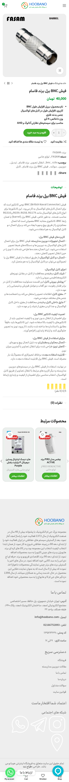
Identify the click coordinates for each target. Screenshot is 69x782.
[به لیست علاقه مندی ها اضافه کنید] (42, 435)
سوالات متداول (58, 686)
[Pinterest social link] (47, 173)
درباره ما (62, 679)
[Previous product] (12, 83)
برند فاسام (24, 163)
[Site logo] (34, 5)
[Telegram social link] (38, 173)
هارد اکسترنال (13, 470)
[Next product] (4, 83)
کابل (18, 167)
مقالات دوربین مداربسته (54, 667)
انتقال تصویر (37, 163)
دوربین (62, 167)
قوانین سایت (59, 692)
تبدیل (14, 163)
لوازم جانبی (43, 157)
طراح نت (27, 767)
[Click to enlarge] (59, 70)
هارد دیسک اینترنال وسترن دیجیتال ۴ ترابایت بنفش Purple (18, 463)
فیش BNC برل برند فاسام (35, 167)
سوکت (53, 167)
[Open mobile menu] (64, 5)
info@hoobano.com (47, 617)
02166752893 (51, 625)
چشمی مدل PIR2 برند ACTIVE (51, 461)
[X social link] (51, 173)
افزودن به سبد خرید (36, 133)
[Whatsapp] (10, 772)
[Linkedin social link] (42, 173)
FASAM (57, 153)
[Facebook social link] (55, 173)
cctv (54, 163)
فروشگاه (57, 83)
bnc (48, 163)
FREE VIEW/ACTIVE (51, 466)
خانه (64, 83)
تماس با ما (61, 673)
